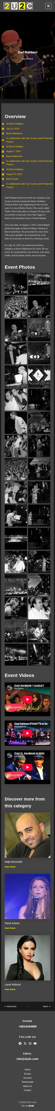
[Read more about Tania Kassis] (27, 896)
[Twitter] (25, 1043)
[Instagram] (30, 1043)
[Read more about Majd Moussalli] (27, 835)
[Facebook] (20, 1043)
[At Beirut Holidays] (12, 169)
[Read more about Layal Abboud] (27, 957)
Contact (27, 1090)
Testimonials (27, 1082)
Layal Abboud (13, 984)
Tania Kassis (12, 923)
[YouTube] (35, 1043)
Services (27, 1078)
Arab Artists (10, 867)
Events (27, 1074)
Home (28, 1069)
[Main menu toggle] (48, 6)
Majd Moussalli (13, 861)
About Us (27, 1086)
